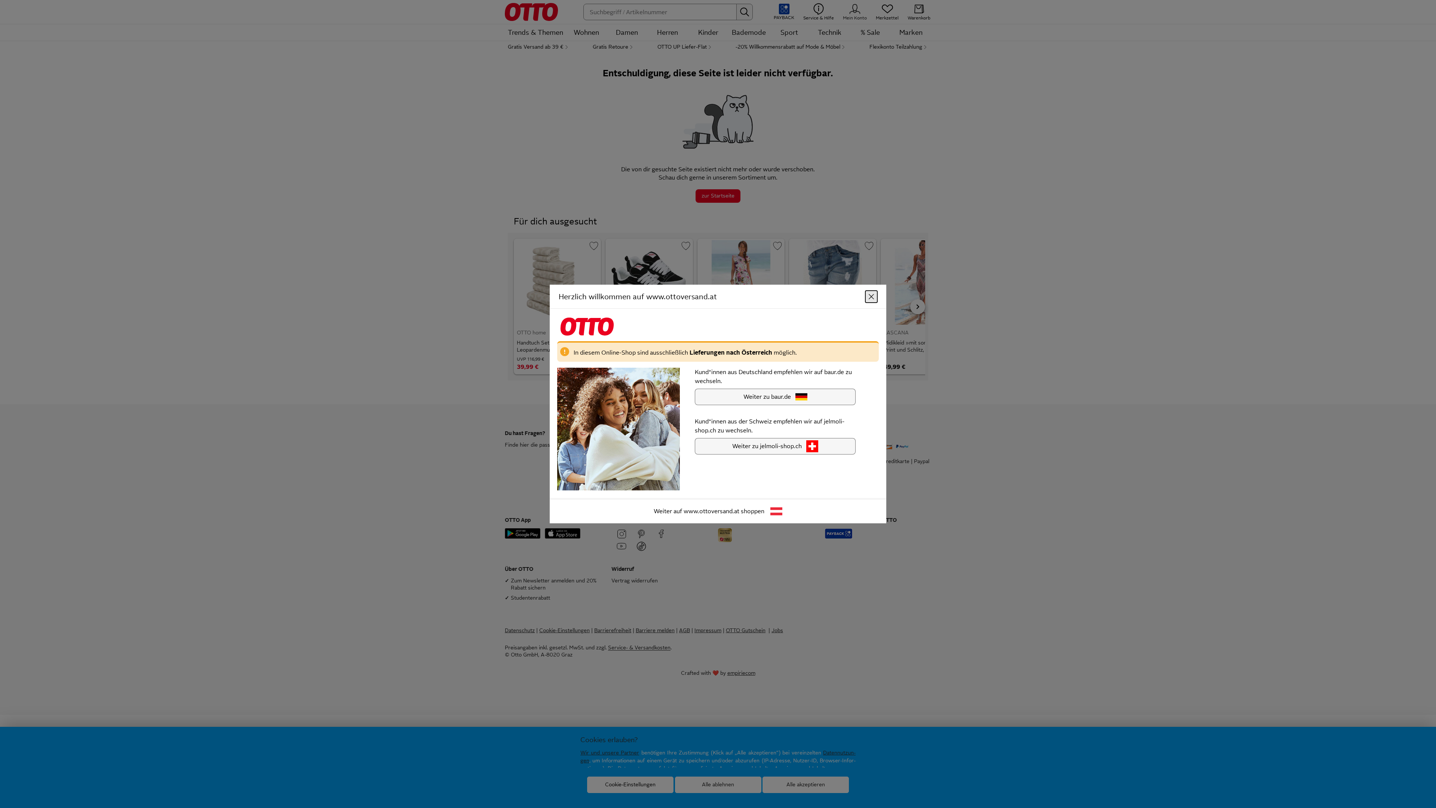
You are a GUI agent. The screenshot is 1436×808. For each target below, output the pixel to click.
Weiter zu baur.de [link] (767, 397)
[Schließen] (871, 297)
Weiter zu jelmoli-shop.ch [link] (767, 446)
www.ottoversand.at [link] (711, 511)
